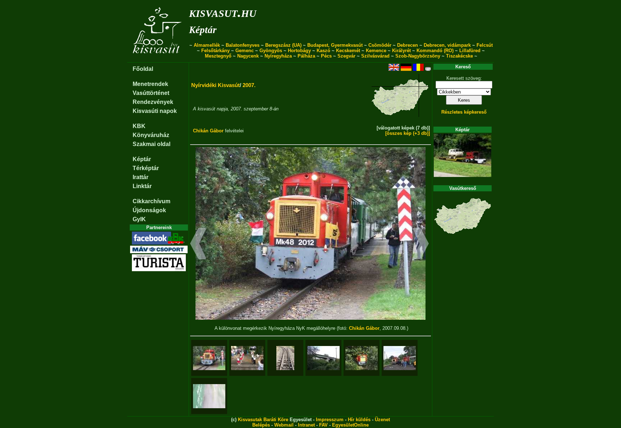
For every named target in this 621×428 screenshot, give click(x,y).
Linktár (142, 186)
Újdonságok (149, 210)
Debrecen (407, 45)
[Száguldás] (209, 396)
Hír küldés (359, 419)
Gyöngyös (270, 50)
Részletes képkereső (464, 112)
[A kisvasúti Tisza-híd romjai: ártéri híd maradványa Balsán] (323, 358)
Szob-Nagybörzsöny (417, 56)
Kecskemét (348, 50)
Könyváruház (151, 135)
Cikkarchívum (151, 201)
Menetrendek (150, 84)
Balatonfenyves (242, 45)
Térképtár (146, 168)
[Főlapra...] (158, 58)
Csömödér (379, 45)
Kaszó (323, 50)
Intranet (306, 425)
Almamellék (207, 45)
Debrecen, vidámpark (447, 45)
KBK (139, 126)
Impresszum (330, 419)
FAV (323, 425)
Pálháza (306, 56)
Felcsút (485, 45)
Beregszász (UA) (283, 45)
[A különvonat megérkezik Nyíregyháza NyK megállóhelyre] (209, 358)
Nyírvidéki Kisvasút (215, 85)
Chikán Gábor (208, 130)
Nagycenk (248, 56)
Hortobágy (299, 50)
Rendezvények (153, 102)
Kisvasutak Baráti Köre (263, 419)
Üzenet (382, 419)
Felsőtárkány (215, 50)
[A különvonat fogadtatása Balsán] (247, 358)
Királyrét (401, 50)
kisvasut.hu (222, 12)
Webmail (284, 425)
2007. (249, 85)
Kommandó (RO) (435, 50)
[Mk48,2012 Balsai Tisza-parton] (361, 358)
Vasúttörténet (151, 93)
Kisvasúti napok (155, 111)
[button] (198, 245)
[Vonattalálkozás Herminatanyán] (399, 358)
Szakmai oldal (151, 144)
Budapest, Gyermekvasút (335, 45)
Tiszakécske (459, 56)
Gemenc (244, 50)
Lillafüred (469, 50)
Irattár (140, 177)
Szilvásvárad (375, 56)
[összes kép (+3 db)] (407, 133)
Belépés (261, 425)
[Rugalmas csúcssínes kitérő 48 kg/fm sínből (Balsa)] (285, 358)
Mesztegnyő (218, 56)
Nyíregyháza (278, 56)
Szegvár (346, 56)
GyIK (139, 219)
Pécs (326, 56)
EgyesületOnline (350, 425)
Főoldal (143, 69)
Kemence (376, 50)
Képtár (203, 29)
